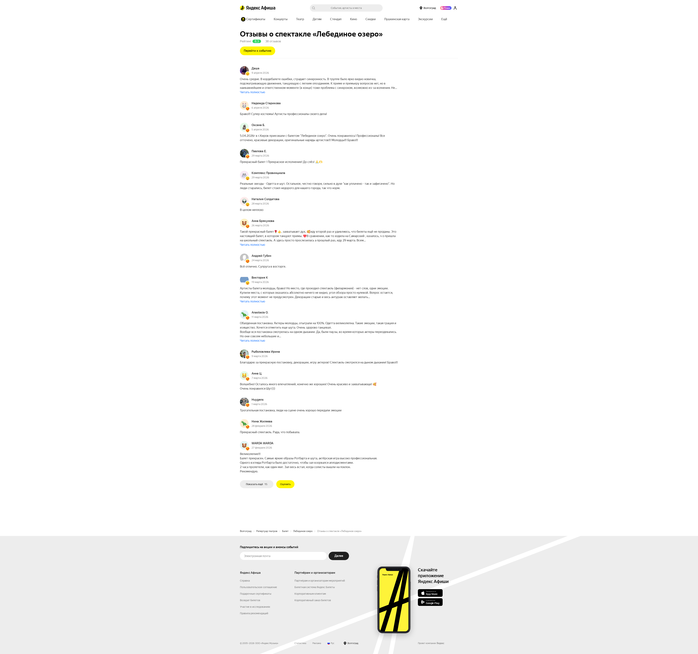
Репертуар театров (266, 531)
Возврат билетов (250, 600)
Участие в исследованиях (255, 606)
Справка (245, 580)
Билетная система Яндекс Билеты (314, 587)
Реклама (316, 643)
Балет (285, 531)
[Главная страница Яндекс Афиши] (242, 8)
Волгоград (246, 531)
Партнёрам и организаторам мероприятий (319, 580)
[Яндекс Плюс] (446, 8)
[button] (444, 19)
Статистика (300, 643)
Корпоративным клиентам (310, 593)
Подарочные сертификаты (255, 593)
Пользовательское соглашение (258, 587)
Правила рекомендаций (254, 613)
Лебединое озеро (302, 531)
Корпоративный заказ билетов (312, 600)
